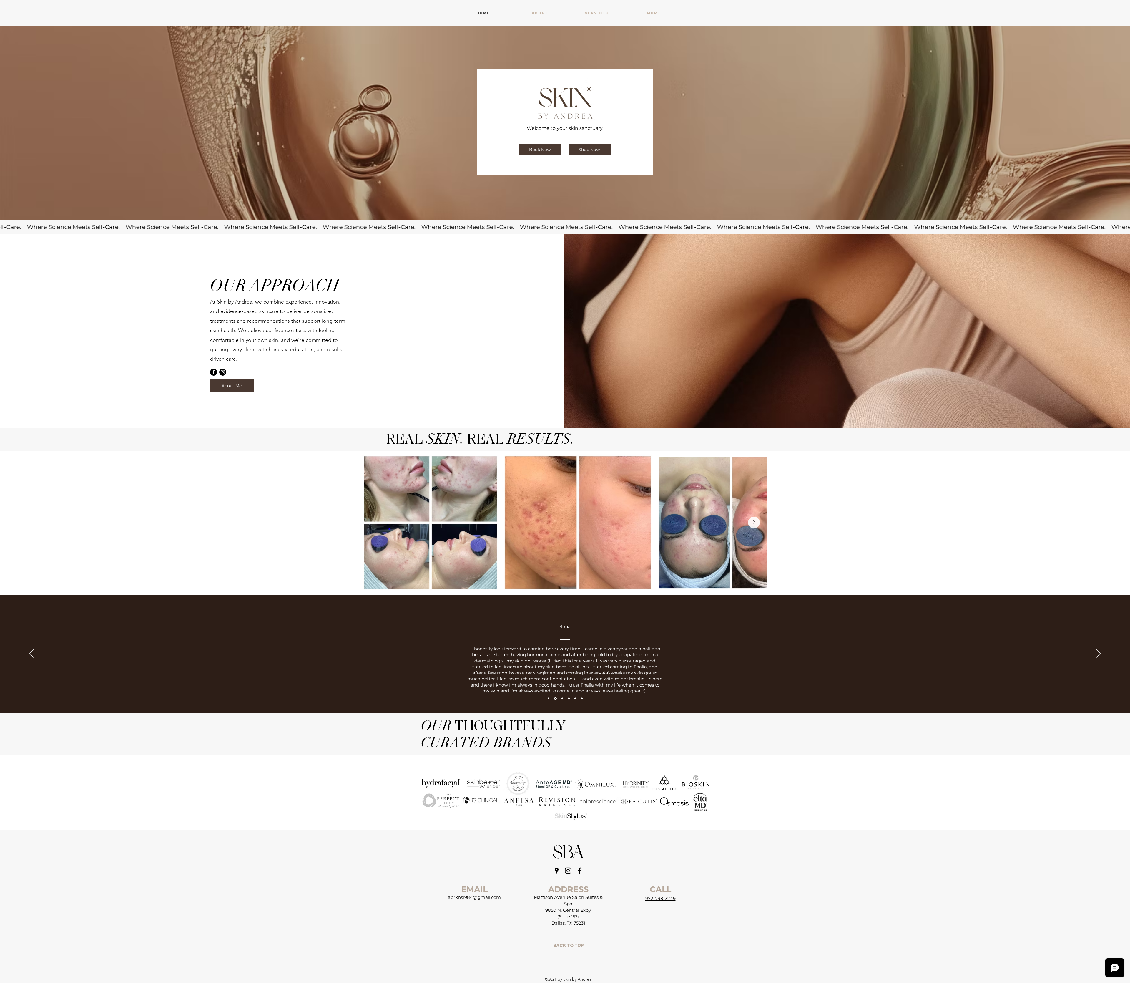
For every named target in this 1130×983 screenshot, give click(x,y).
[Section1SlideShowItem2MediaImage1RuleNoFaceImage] (555, 698)
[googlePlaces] (556, 870)
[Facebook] (213, 372)
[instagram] (568, 870)
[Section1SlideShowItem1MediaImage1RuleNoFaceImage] (548, 698)
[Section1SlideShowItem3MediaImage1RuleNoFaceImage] (562, 698)
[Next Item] (754, 522)
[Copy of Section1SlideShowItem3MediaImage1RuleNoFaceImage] (569, 698)
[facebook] (579, 870)
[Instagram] (222, 372)
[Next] (1098, 654)
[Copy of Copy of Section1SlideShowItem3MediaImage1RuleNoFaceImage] (575, 698)
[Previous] (31, 654)
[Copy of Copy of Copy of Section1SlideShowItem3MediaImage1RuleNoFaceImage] (582, 698)
